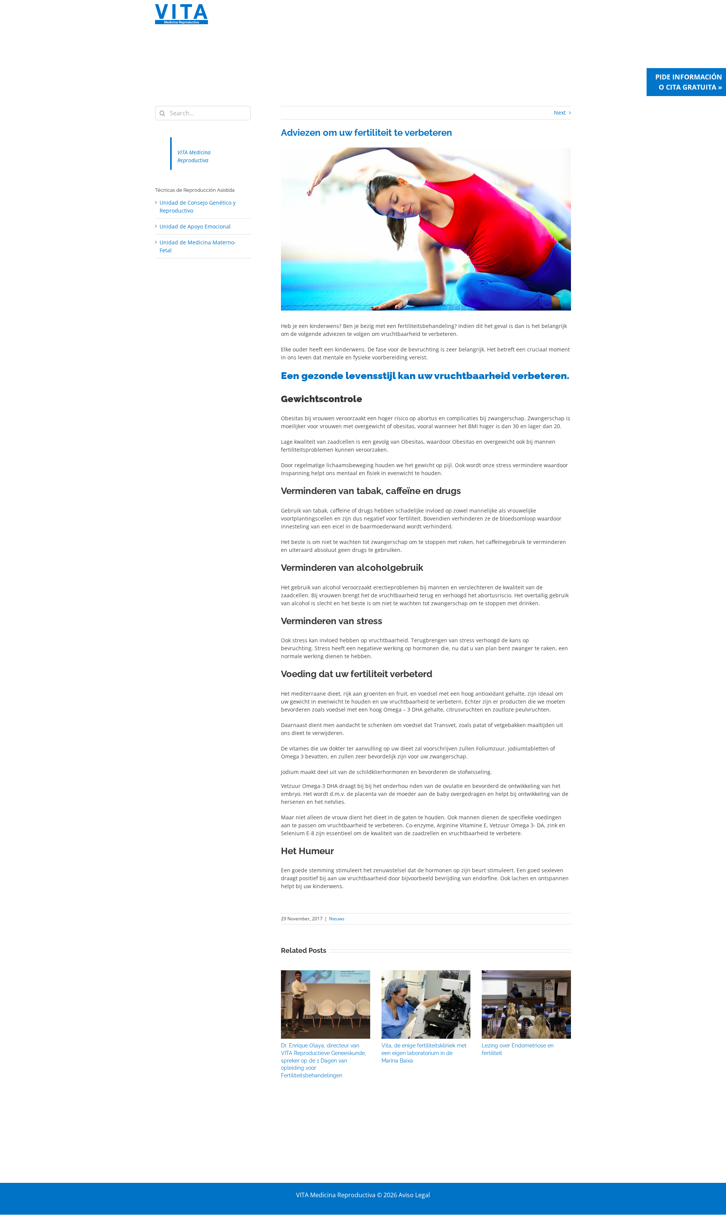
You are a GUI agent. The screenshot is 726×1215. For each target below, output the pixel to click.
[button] (286, 1025)
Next (560, 112)
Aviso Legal (414, 1195)
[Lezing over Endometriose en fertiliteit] (526, 973)
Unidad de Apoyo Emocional (195, 226)
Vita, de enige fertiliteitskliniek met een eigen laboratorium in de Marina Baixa (424, 1053)
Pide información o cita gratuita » (688, 82)
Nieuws (336, 918)
